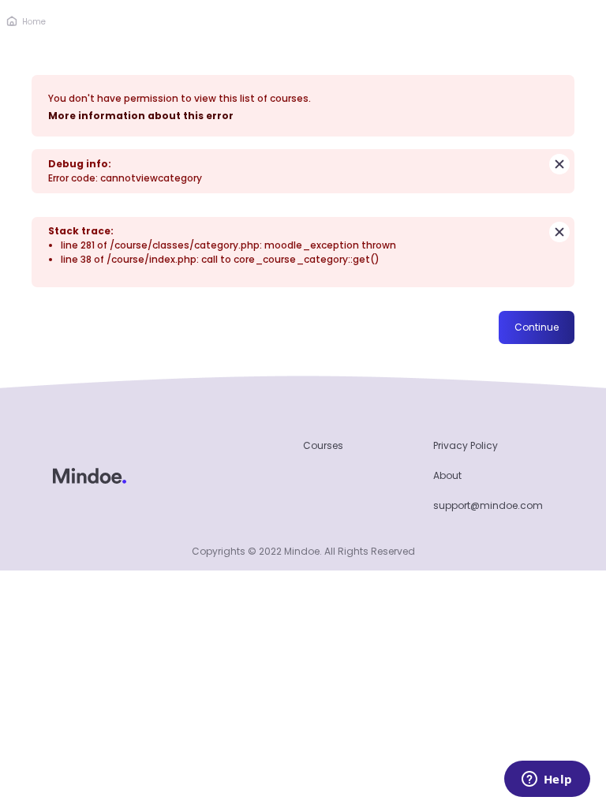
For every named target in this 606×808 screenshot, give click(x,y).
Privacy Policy (465, 445)
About (447, 475)
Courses (323, 445)
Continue (536, 327)
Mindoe (302, 551)
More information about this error (141, 115)
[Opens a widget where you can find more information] (546, 780)
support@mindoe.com (488, 505)
